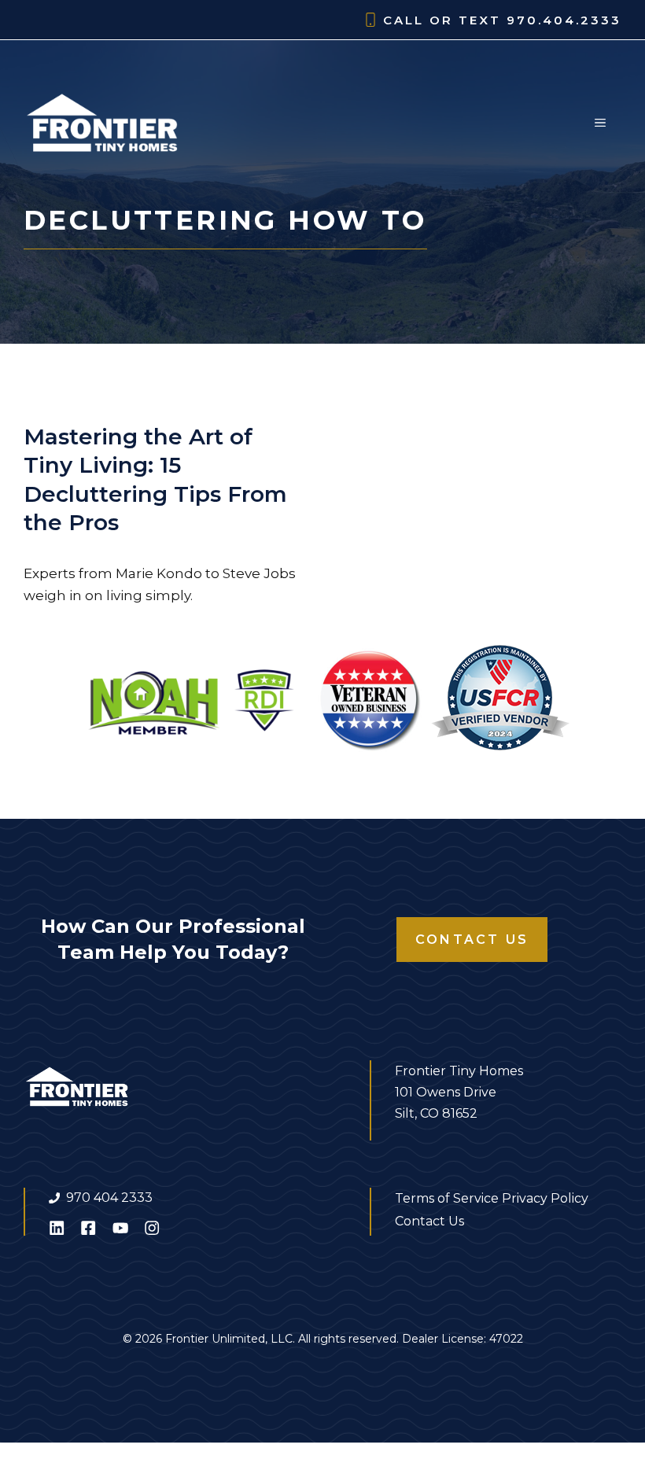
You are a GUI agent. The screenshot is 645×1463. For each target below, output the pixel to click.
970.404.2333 (564, 20)
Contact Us (472, 939)
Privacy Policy (545, 1198)
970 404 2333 (109, 1197)
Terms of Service (447, 1198)
